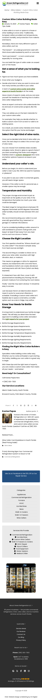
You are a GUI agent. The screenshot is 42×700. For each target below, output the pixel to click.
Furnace (21, 500)
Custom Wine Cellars (22, 539)
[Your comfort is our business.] (15, 3)
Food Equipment (22, 549)
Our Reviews (21, 631)
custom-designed (23, 155)
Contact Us (21, 634)
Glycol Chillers (22, 546)
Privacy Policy (21, 640)
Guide (8, 26)
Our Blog (21, 637)
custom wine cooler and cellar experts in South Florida (18, 90)
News (21, 509)
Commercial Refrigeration (12, 457)
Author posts (31, 411)
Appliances (21, 494)
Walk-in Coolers (21, 512)
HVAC (21, 503)
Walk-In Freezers (21, 515)
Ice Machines (22, 506)
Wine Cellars (8, 445)
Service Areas (21, 628)
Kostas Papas (25, 24)
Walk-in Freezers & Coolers (22, 542)
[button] (13, 405)
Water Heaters (22, 551)
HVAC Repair (22, 544)
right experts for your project (17, 319)
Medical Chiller (22, 553)
